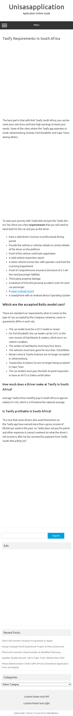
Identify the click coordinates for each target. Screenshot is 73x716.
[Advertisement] (36, 78)
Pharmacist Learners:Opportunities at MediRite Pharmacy (31, 652)
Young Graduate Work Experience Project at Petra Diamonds (33, 646)
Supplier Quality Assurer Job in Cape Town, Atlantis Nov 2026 (33, 658)
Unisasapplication (36, 6)
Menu (36, 25)
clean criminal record (22, 291)
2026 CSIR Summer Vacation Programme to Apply (27, 640)
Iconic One (19, 713)
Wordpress (52, 713)
